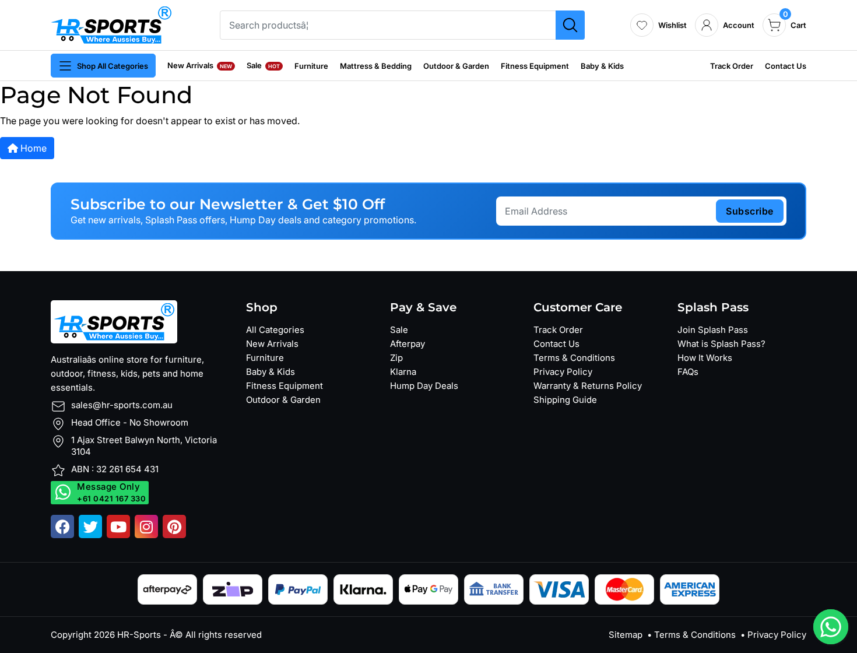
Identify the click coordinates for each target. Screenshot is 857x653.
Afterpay (407, 343)
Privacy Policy (562, 371)
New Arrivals (199, 65)
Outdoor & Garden (456, 66)
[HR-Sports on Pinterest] (174, 526)
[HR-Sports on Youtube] (118, 526)
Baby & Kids (602, 66)
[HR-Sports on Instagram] (146, 526)
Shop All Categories (112, 66)
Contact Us (785, 66)
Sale (263, 65)
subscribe (750, 211)
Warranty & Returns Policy (587, 385)
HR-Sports (139, 634)
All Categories (275, 329)
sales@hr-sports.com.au (122, 404)
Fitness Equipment (535, 66)
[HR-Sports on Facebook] (62, 526)
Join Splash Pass (712, 329)
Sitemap (625, 634)
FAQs (687, 371)
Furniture (311, 66)
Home (32, 148)
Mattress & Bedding (376, 66)
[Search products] (570, 25)
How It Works (704, 357)
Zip (396, 357)
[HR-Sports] (111, 24)
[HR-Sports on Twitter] (90, 526)
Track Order (731, 66)
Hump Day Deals (424, 385)
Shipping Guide (565, 399)
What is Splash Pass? (721, 343)
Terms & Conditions (574, 357)
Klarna (403, 371)
